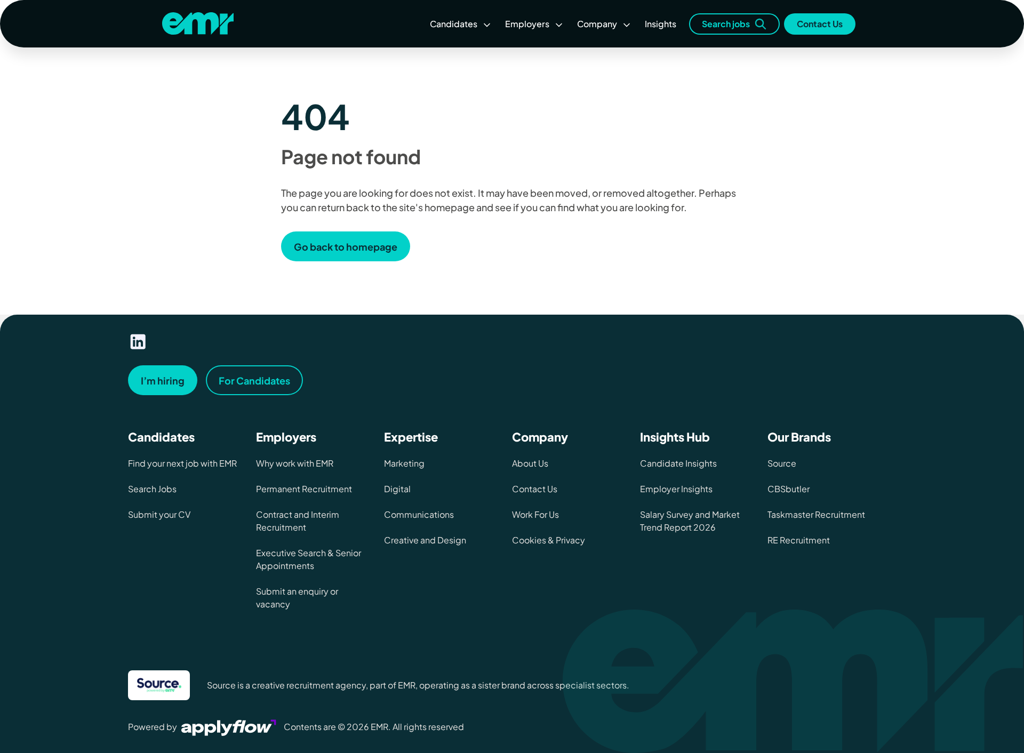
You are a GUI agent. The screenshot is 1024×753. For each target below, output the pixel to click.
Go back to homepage (345, 247)
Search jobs (726, 23)
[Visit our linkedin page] (138, 342)
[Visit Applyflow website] (229, 726)
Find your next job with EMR (182, 463)
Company (597, 23)
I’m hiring (163, 380)
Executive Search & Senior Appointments (308, 559)
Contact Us (820, 23)
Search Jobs (152, 488)
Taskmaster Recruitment (816, 514)
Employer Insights (676, 488)
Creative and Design (425, 540)
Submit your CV (159, 514)
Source (781, 463)
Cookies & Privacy (548, 540)
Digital (397, 488)
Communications (419, 514)
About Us (530, 463)
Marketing (404, 463)
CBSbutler (788, 488)
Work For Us (535, 514)
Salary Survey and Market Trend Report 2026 (690, 521)
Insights (660, 23)
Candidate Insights (678, 463)
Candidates (453, 23)
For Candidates (254, 380)
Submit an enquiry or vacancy (297, 598)
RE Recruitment (798, 540)
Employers (527, 23)
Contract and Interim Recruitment (297, 521)
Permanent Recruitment (304, 488)
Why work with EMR (294, 463)
